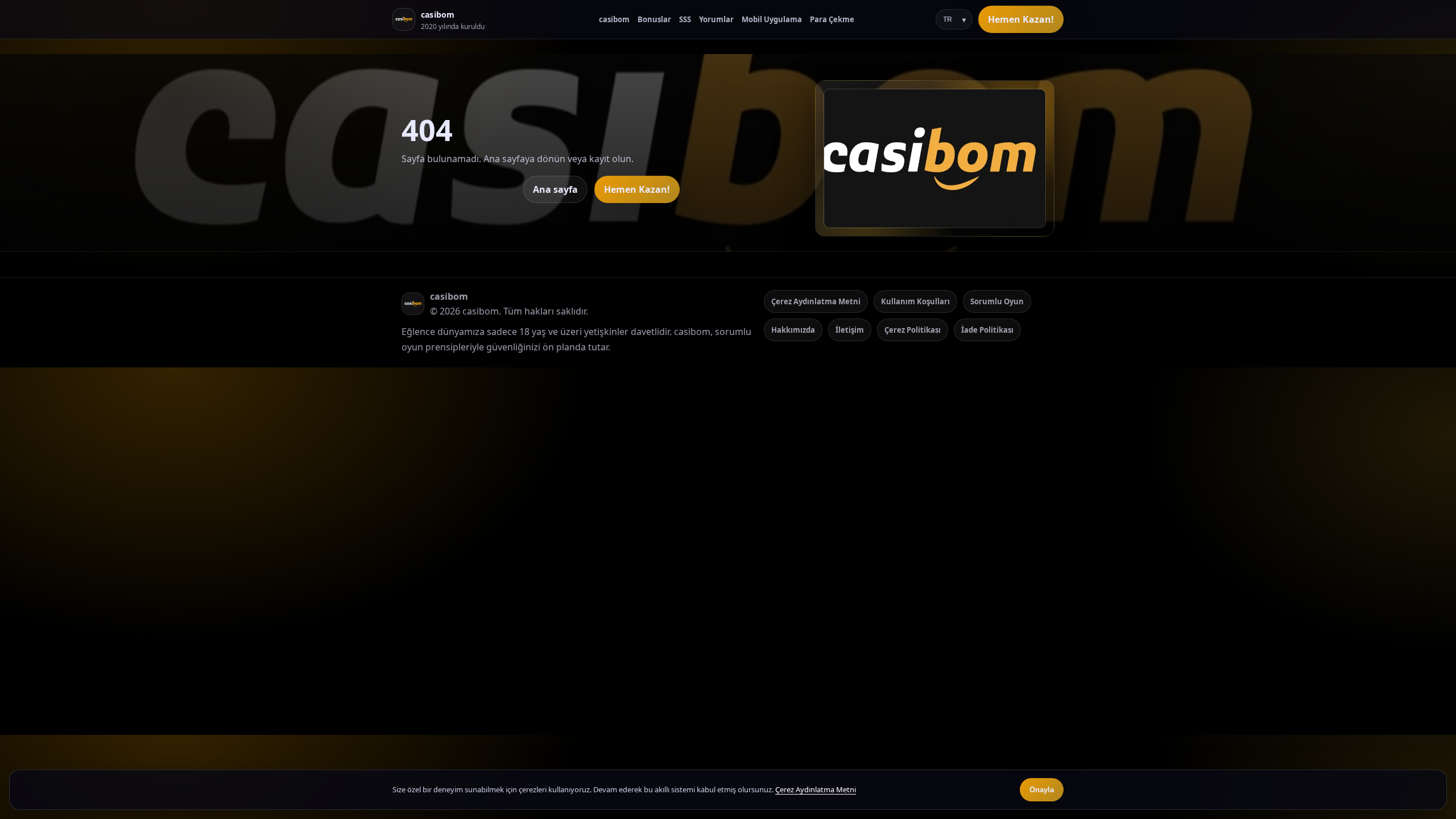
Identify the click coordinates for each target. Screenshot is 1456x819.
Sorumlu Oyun (997, 301)
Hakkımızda (793, 330)
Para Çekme (832, 19)
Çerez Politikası (912, 330)
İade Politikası (987, 330)
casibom (614, 19)
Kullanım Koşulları (915, 301)
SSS (685, 19)
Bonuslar (654, 19)
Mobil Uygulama (772, 19)
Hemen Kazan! (1021, 19)
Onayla (1041, 789)
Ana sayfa (555, 189)
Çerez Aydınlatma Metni (816, 301)
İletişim (849, 330)
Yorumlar (716, 19)
